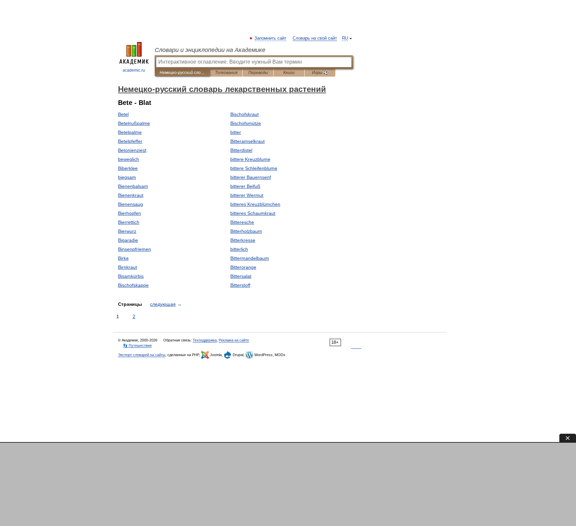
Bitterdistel (241, 150)
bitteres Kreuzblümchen (255, 204)
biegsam (127, 177)
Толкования (226, 72)
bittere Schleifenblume (253, 168)
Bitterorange (243, 267)
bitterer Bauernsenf (250, 177)
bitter (235, 132)
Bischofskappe (133, 285)
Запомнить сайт (270, 38)
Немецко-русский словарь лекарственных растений (182, 72)
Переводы (258, 72)
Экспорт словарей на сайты (141, 355)
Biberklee (128, 168)
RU (345, 38)
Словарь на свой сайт (315, 38)
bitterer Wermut (246, 195)
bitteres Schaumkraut (252, 213)
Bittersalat (240, 276)
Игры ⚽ (320, 72)
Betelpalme (130, 132)
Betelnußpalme (134, 123)
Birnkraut (127, 267)
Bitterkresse (242, 240)
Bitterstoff (240, 285)
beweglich (128, 159)
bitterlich (239, 249)
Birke (123, 258)
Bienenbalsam (133, 186)
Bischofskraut (244, 114)
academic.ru (134, 70)
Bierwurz (127, 231)
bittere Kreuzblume (250, 159)
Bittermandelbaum (249, 258)
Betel (123, 114)
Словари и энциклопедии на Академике (210, 50)
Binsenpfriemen (134, 249)
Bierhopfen (129, 213)
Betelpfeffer (130, 141)
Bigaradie (128, 240)
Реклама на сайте (234, 340)
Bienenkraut (130, 195)
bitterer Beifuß (245, 186)
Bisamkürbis (131, 276)
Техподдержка (205, 340)
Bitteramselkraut (247, 141)
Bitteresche (242, 222)
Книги (289, 72)
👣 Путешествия (137, 345)
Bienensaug (130, 204)
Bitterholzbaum (246, 231)
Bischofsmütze (245, 123)
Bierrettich (128, 222)
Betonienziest (132, 150)
